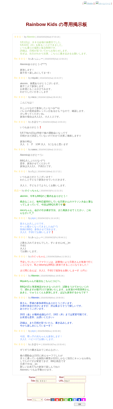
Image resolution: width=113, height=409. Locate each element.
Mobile (90, 3)
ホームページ (105, 3)
